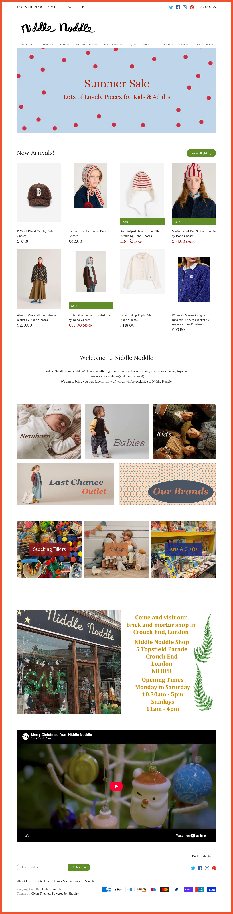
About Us (23, 881)
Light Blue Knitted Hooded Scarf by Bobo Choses (91, 317)
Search (89, 881)
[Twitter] (171, 6)
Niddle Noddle (52, 889)
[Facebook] (178, 6)
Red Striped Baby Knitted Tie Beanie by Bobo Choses (139, 233)
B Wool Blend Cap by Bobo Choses (35, 233)
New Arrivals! (35, 152)
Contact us (42, 881)
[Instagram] (185, 6)
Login (22, 7)
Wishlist (76, 7)
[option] (116, 90)
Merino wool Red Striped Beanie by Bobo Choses (194, 233)
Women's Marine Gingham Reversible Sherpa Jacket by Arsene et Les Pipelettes (190, 319)
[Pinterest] (192, 6)
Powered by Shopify (65, 893)
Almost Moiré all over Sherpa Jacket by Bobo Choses (36, 317)
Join (33, 7)
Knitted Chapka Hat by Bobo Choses (88, 233)
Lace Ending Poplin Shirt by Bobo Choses (139, 317)
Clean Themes (40, 893)
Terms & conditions (67, 881)
